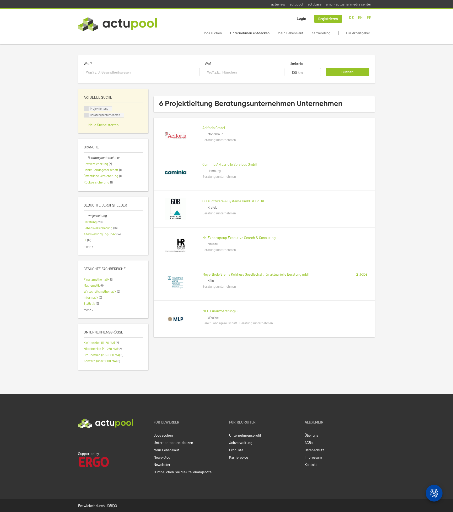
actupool (296, 4)
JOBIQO (111, 505)
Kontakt (311, 464)
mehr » (89, 246)
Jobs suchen (212, 33)
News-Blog (162, 457)
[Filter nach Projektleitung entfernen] (86, 216)
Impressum (313, 457)
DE (351, 17)
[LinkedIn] (81, 439)
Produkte (236, 450)
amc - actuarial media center (348, 4)
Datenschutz (314, 450)
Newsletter (162, 464)
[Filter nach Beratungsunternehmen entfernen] (86, 157)
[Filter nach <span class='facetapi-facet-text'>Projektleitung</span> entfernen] (86, 109)
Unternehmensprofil (245, 435)
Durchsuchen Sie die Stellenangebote (183, 472)
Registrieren (328, 18)
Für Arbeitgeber (358, 33)
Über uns (311, 435)
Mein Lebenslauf (290, 33)
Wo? (208, 63)
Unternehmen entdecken (250, 33)
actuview (278, 4)
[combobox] (142, 72)
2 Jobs (362, 274)
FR (369, 17)
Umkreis (296, 63)
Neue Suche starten (103, 125)
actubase (314, 4)
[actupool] (117, 24)
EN (360, 17)
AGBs (308, 442)
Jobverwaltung (240, 442)
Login (301, 18)
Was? (88, 63)
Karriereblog (320, 33)
